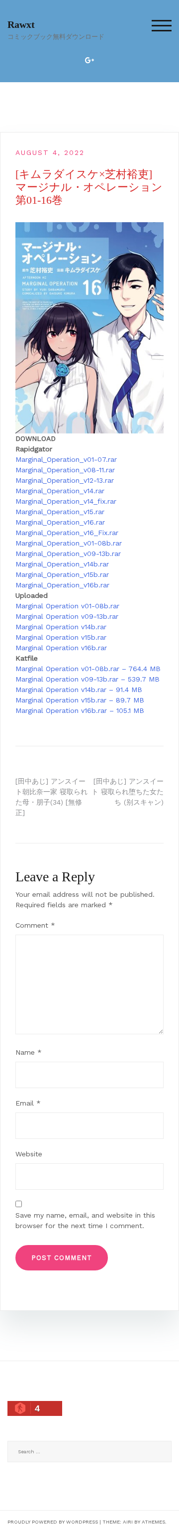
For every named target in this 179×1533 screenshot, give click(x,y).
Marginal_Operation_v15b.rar (62, 574)
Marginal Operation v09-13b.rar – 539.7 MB (87, 679)
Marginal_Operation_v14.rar (59, 491)
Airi (128, 1522)
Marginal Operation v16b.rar (61, 648)
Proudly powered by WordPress (52, 1522)
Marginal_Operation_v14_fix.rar (65, 501)
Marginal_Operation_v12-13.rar (64, 480)
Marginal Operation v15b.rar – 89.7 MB (79, 700)
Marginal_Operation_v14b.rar (62, 564)
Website (28, 1154)
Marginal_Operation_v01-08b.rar (68, 543)
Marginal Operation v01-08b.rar (67, 606)
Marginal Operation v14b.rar (60, 627)
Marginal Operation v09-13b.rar (66, 616)
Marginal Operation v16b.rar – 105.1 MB (79, 710)
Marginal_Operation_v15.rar (59, 512)
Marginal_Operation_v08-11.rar (65, 470)
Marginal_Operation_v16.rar (60, 522)
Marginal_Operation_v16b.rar (62, 585)
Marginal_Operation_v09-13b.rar (68, 553)
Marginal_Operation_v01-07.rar (66, 459)
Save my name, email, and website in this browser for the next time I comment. (85, 1220)
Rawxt (21, 24)
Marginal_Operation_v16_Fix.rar (66, 533)
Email (28, 1103)
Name (28, 1052)
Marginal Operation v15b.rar (60, 637)
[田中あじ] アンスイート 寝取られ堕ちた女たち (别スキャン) (127, 791)
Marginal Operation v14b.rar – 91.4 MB (78, 690)
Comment (35, 925)
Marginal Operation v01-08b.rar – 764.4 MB (88, 669)
